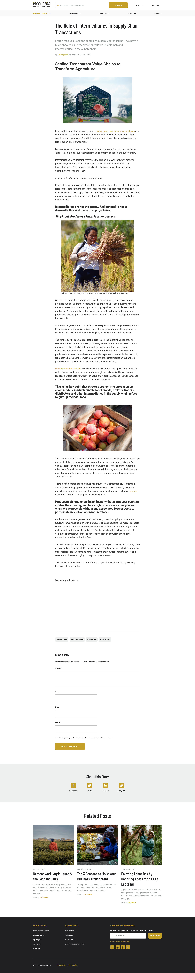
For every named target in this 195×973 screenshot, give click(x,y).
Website (58, 722)
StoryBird (37, 944)
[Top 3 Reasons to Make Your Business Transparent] (97, 845)
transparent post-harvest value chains (116, 131)
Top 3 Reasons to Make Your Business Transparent (96, 876)
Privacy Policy (73, 965)
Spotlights (37, 940)
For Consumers (39, 935)
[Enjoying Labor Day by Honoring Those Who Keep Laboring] (141, 845)
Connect (36, 949)
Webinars (69, 935)
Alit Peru (65, 293)
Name (57, 691)
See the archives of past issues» (120, 941)
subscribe (155, 935)
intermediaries (61, 639)
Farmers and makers (41, 931)
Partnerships (70, 940)
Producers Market (77, 639)
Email (57, 707)
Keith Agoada (63, 55)
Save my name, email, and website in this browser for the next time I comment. (86, 738)
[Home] (41, 5)
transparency (105, 639)
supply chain (91, 639)
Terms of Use (61, 965)
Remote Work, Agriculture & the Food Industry (52, 876)
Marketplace (157, 5)
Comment (58, 668)
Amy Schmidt (44, 897)
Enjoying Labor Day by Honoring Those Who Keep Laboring (139, 878)
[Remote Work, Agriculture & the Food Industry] (53, 845)
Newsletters (139, 5)
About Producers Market (75, 944)
